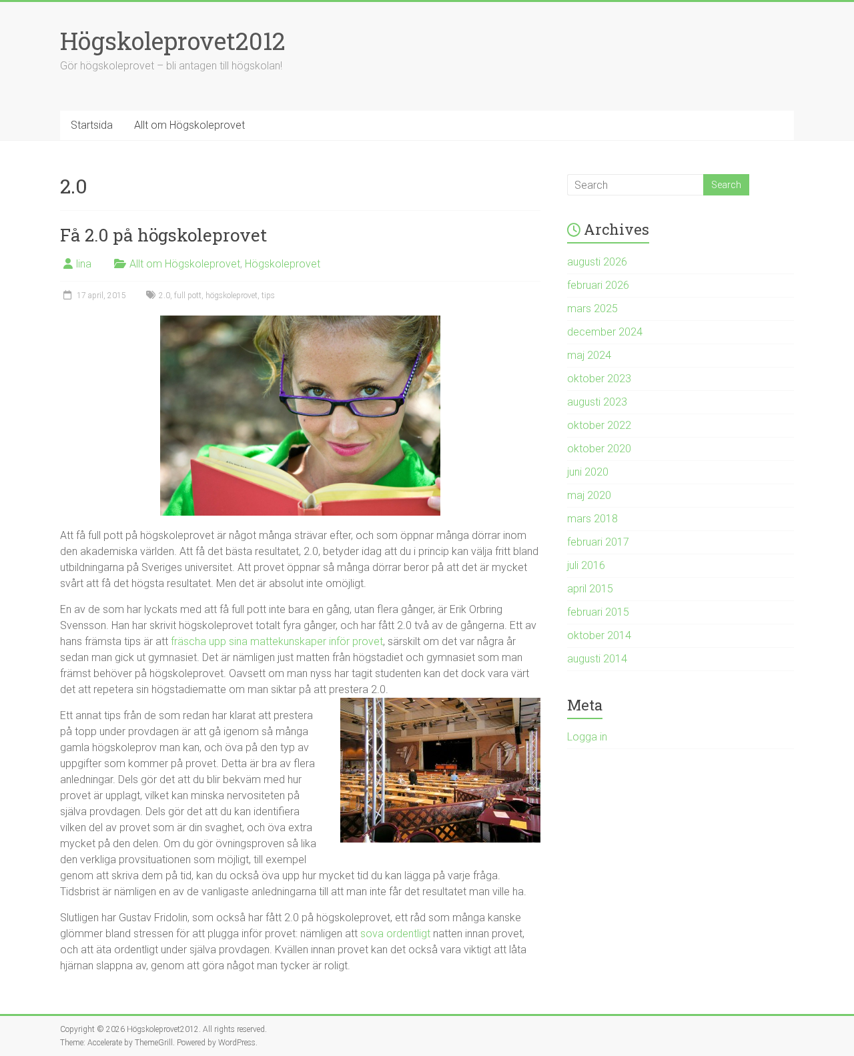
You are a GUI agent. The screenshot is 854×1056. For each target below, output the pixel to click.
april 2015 (590, 588)
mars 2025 (592, 308)
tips (268, 295)
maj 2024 (589, 355)
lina (83, 263)
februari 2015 (598, 612)
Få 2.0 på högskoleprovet (163, 234)
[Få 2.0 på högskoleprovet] (300, 322)
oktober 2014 (599, 635)
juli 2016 (586, 565)
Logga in (587, 736)
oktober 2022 (599, 425)
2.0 (164, 295)
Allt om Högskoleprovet (189, 125)
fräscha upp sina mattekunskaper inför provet (277, 641)
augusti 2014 (597, 658)
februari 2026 (598, 285)
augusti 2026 (597, 261)
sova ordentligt (395, 933)
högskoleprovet (231, 295)
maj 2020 (589, 495)
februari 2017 (598, 542)
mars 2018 (592, 518)
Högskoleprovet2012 (173, 41)
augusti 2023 (597, 402)
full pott (187, 295)
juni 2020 (587, 472)
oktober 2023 (599, 378)
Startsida (92, 125)
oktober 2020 (599, 448)
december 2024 (605, 332)
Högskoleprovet (282, 263)
